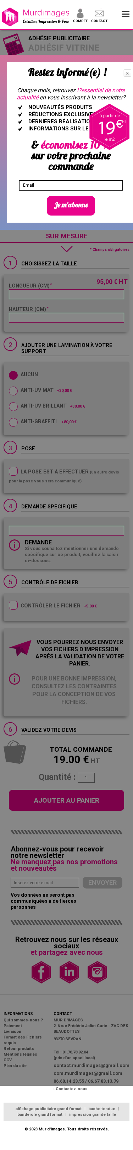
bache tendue (102, 1109)
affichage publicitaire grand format (49, 1109)
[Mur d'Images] (36, 17)
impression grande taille (92, 1114)
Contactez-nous (72, 1089)
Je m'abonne (71, 204)
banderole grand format (40, 1114)
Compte (80, 21)
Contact (99, 21)
